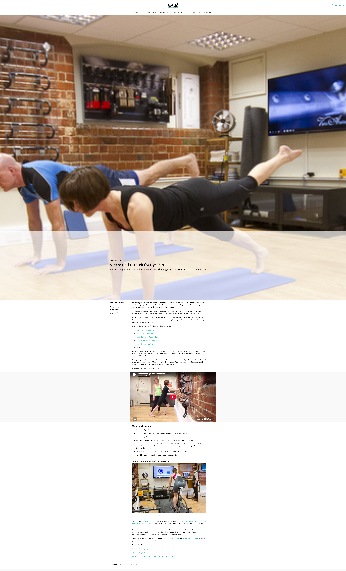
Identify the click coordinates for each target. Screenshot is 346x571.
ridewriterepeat (115, 307)
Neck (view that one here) (145, 344)
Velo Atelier (145, 521)
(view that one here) (148, 330)
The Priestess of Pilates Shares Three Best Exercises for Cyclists (154, 557)
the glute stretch (169, 538)
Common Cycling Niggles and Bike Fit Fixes (147, 549)
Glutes (138, 330)
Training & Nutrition (179, 12)
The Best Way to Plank (140, 553)
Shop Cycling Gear (205, 12)
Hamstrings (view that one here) (147, 337)
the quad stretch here (190, 538)
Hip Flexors (140, 341)
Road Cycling (164, 12)
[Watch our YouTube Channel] (336, 5)
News (136, 12)
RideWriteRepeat (115, 309)
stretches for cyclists (133, 564)
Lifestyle (193, 12)
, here (177, 538)
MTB (154, 12)
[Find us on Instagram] (340, 5)
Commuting (145, 12)
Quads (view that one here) (145, 334)
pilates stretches (122, 564)
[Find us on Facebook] (332, 5)
